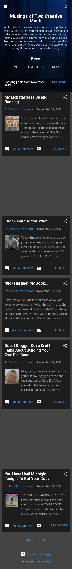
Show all (59, 82)
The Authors (35, 67)
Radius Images (44, 561)
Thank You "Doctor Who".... (28, 221)
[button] (65, 98)
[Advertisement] (36, 186)
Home (13, 67)
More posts (36, 539)
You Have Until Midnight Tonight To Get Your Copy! (27, 476)
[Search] (66, 8)
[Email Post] (39, 150)
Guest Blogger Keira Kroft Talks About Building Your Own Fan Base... (27, 350)
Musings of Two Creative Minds (36, 18)
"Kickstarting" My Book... (26, 283)
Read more (59, 148)
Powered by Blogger (38, 554)
